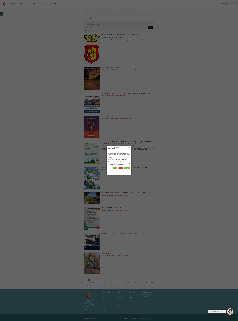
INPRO (128, 172)
